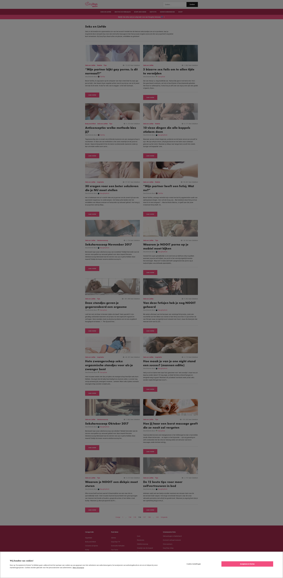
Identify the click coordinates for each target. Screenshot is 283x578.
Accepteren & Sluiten (247, 564)
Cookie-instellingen (194, 564)
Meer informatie (78, 568)
